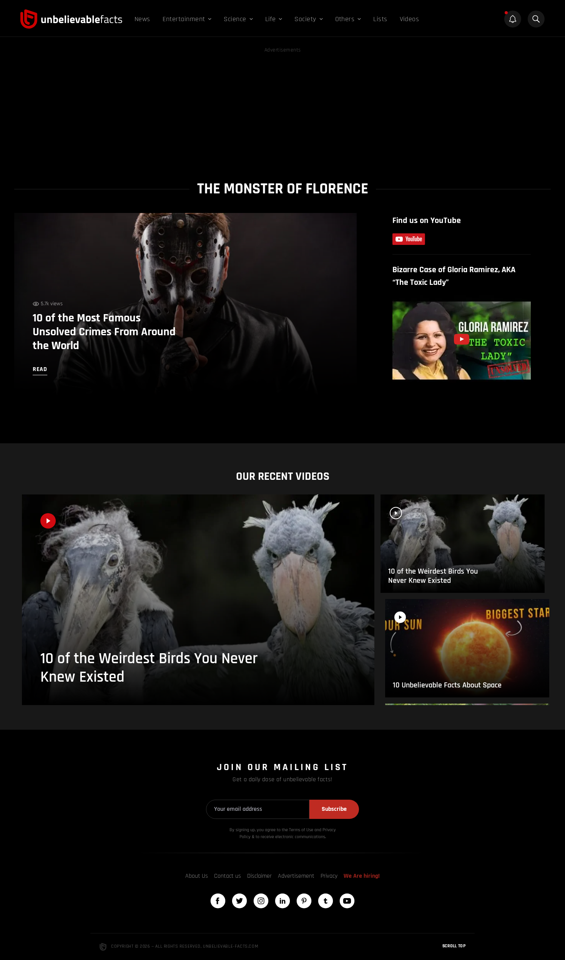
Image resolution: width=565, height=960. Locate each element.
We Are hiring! (362, 876)
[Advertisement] (282, 108)
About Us (196, 876)
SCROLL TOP (453, 946)
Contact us (227, 876)
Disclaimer (259, 876)
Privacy (329, 876)
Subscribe (334, 809)
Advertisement (296, 876)
